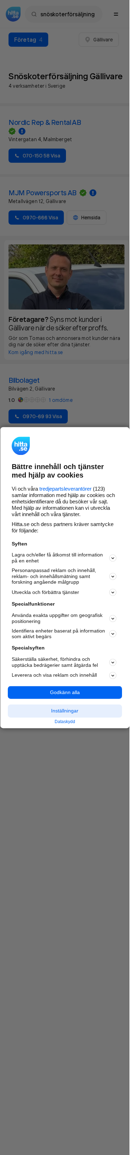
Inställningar (64, 711)
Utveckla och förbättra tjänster (45, 592)
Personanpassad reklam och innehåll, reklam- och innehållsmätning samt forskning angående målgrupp (54, 576)
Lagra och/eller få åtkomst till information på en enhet (57, 558)
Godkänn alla (65, 692)
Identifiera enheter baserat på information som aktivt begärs (58, 634)
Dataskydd (65, 722)
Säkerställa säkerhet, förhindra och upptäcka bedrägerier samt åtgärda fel (55, 662)
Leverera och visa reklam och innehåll (54, 675)
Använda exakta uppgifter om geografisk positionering (57, 618)
